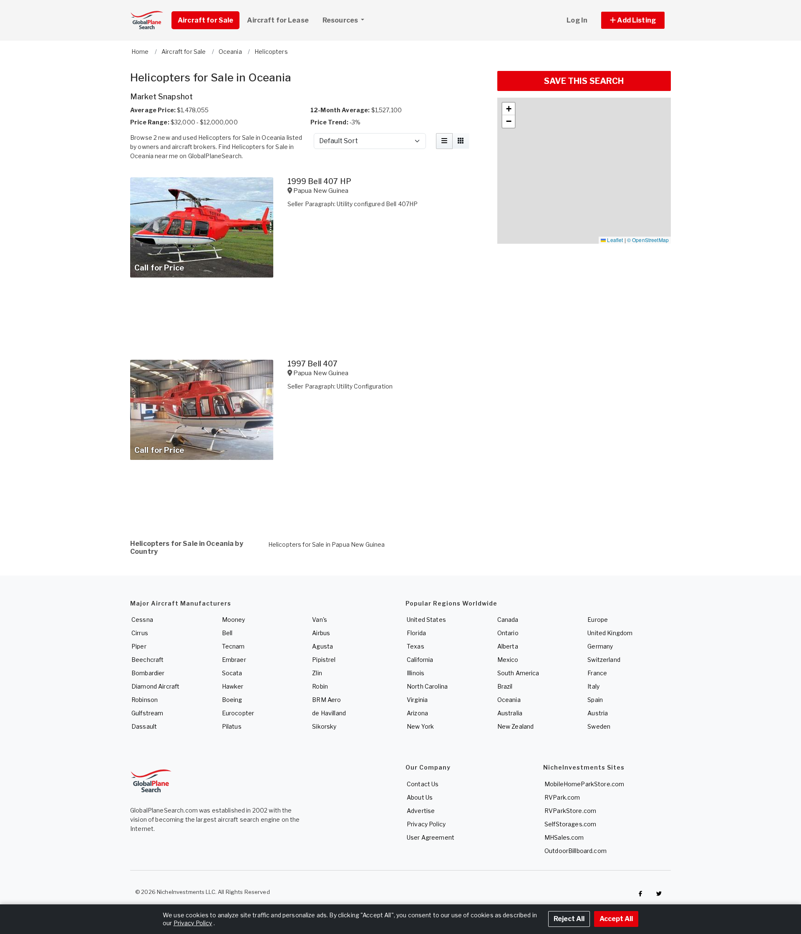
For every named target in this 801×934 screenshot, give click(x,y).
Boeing (232, 699)
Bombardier (147, 673)
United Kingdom (609, 632)
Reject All (569, 919)
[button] (633, 20)
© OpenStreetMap (648, 239)
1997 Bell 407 (312, 363)
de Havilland (329, 713)
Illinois (415, 673)
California (420, 659)
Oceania (509, 699)
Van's (319, 619)
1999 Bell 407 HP (319, 181)
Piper (138, 646)
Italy (593, 686)
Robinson (144, 699)
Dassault (144, 726)
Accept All (616, 919)
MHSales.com (564, 837)
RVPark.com (562, 797)
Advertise (421, 810)
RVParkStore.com (570, 810)
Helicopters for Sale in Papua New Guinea (326, 544)
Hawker (233, 686)
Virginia (417, 699)
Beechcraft (147, 659)
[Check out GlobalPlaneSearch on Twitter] (659, 894)
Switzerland (603, 659)
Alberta (507, 646)
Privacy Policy (426, 824)
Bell (227, 632)
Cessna (142, 619)
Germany (600, 646)
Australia (509, 713)
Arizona (417, 713)
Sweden (598, 726)
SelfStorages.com (570, 824)
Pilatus (232, 726)
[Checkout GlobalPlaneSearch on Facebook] (640, 894)
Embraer (234, 659)
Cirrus (139, 632)
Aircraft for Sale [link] (205, 20)
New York (420, 726)
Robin (320, 686)
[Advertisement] (308, 497)
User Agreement (430, 837)
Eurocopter (238, 713)
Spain (595, 699)
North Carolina (427, 686)
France (597, 673)
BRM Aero (326, 699)
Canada (508, 619)
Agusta (322, 646)
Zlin (317, 673)
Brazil (505, 686)
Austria (597, 713)
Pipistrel (323, 659)
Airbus (321, 632)
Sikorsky (324, 726)
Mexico (508, 659)
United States (426, 619)
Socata (232, 673)
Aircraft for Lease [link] (278, 20)
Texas (415, 646)
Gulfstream (147, 713)
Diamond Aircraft (155, 686)
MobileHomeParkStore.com (584, 784)
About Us (420, 797)
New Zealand (515, 726)
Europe (597, 619)
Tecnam (233, 646)
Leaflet (614, 239)
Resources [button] (340, 20)
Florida (416, 632)
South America (518, 673)
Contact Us (422, 784)
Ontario (508, 632)
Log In (577, 20)
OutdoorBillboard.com (575, 850)
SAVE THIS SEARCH (584, 81)
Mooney (233, 619)
